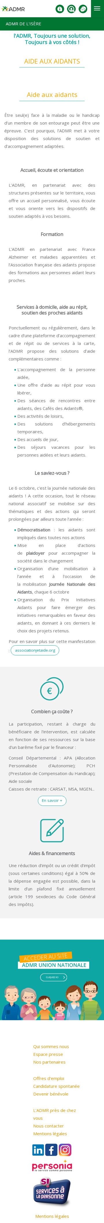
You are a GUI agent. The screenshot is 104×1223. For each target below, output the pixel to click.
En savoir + (52, 800)
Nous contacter (48, 1126)
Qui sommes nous (51, 1046)
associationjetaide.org (35, 650)
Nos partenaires (49, 1062)
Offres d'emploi (48, 1078)
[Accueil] (13, 11)
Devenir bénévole (50, 1094)
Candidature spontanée (56, 1086)
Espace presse (48, 1054)
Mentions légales (50, 1133)
